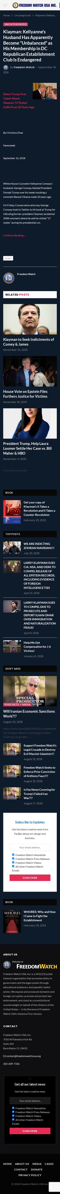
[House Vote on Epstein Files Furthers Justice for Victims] (30, 371)
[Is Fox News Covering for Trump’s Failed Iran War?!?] (12, 793)
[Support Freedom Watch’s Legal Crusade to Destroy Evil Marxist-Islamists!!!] (12, 749)
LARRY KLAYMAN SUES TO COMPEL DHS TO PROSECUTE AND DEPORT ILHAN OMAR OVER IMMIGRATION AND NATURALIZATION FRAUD (40, 615)
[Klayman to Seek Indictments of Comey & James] (30, 319)
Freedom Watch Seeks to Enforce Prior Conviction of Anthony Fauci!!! (39, 771)
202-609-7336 (11, 1063)
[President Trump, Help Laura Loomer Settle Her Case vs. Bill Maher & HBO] (30, 423)
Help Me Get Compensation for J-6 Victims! (37, 647)
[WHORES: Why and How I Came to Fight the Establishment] (12, 921)
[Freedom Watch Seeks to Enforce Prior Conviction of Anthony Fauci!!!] (12, 771)
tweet (8, 258)
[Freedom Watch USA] (34, 5)
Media (37, 1163)
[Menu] (5, 5)
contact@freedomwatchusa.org (23, 1055)
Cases (49, 1163)
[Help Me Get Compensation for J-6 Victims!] (12, 646)
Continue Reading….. (15, 235)
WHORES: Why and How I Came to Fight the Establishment (40, 916)
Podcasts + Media (17, 704)
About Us (22, 1163)
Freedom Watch (24, 67)
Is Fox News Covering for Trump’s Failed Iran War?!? (39, 794)
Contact (21, 1169)
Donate (37, 1169)
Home (7, 1163)
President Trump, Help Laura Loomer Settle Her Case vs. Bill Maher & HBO (27, 448)
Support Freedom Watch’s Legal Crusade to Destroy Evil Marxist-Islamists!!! (40, 749)
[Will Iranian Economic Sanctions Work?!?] (30, 691)
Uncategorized (15, 24)
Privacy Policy (30, 1175)
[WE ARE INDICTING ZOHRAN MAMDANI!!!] (12, 547)
